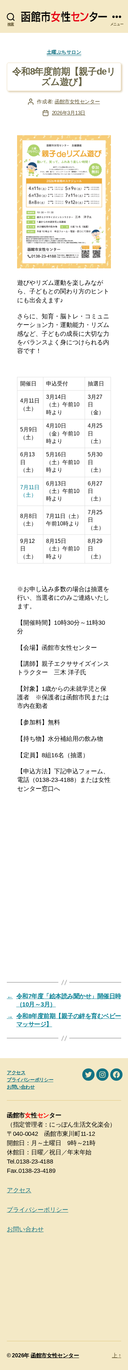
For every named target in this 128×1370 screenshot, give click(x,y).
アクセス (16, 1072)
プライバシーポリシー (30, 1079)
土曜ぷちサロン (64, 52)
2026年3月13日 (68, 113)
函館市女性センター (77, 101)
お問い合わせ (21, 1087)
